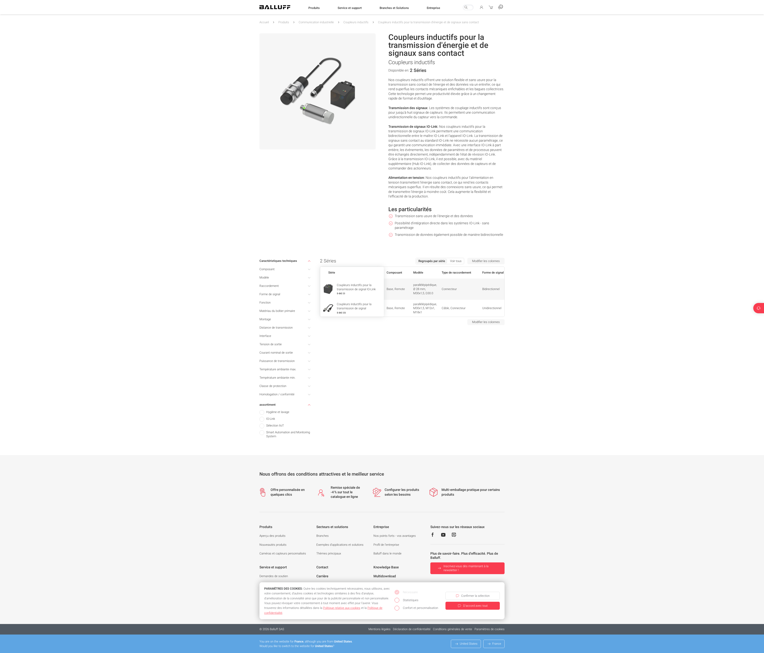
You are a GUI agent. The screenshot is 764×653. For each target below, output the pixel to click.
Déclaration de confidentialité (412, 629)
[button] (314, 8)
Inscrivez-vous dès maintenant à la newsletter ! (465, 568)
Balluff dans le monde (387, 553)
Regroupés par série (431, 261)
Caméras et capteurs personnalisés (282, 553)
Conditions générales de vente (452, 629)
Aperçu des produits (272, 536)
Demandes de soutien (273, 576)
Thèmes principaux (328, 553)
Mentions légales (379, 629)
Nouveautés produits (272, 545)
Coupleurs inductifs (355, 22)
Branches (322, 536)
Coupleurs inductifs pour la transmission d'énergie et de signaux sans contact (428, 22)
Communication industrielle (316, 22)
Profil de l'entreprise (386, 545)
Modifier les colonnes (486, 261)
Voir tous (456, 261)
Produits (283, 22)
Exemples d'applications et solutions (339, 545)
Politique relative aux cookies (341, 608)
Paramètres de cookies (490, 629)
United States (468, 643)
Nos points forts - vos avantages (394, 536)
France (496, 643)
